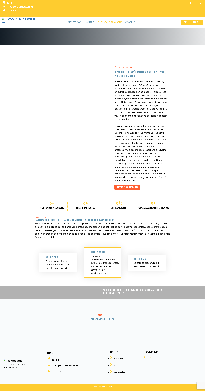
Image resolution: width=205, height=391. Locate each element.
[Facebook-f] (145, 357)
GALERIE (90, 22)
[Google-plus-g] (150, 357)
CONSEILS (130, 22)
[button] (75, 22)
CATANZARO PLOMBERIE (110, 22)
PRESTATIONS (74, 22)
